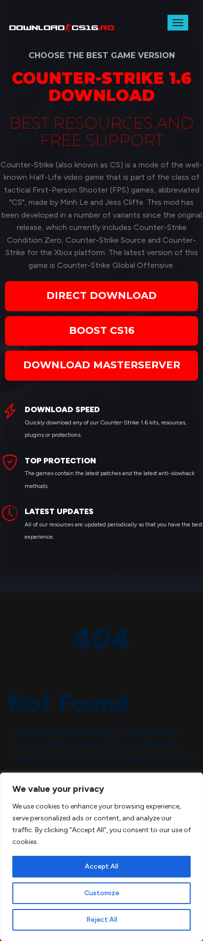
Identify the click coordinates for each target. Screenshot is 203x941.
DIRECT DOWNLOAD (101, 295)
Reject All (101, 919)
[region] (101, 857)
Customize (101, 893)
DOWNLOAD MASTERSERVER (101, 365)
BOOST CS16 (102, 330)
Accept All (101, 866)
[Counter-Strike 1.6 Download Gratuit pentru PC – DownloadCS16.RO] (62, 26)
